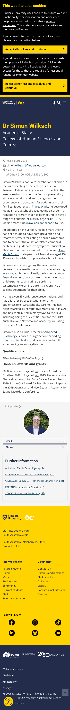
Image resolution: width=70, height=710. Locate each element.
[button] (53, 103)
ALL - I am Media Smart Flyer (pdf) (24, 468)
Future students (12, 568)
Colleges (43, 581)
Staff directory (46, 577)
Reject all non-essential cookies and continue (28, 86)
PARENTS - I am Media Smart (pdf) (24, 487)
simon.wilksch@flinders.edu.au (26, 165)
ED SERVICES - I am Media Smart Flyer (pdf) (29, 474)
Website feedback (13, 669)
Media (6, 577)
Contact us (44, 568)
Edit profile (13, 406)
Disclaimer (9, 675)
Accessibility (9, 681)
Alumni (7, 573)
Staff (5, 594)
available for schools (41, 223)
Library (42, 585)
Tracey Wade (40, 206)
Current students (13, 590)
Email (9, 440)
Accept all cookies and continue (25, 49)
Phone (9, 447)
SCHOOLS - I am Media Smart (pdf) (25, 493)
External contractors (15, 598)
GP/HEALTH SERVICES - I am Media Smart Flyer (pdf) (34, 480)
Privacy (7, 688)
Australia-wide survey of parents (23, 277)
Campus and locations (51, 573)
